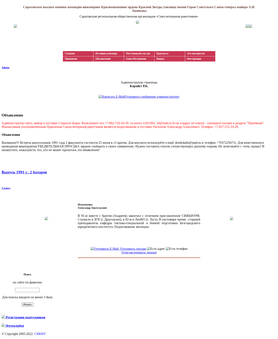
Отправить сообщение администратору (152, 96)
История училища (106, 53)
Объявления (103, 58)
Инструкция (194, 58)
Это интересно (196, 53)
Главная (70, 53)
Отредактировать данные (139, 252)
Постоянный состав (138, 53)
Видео (160, 58)
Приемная (71, 58)
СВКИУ (40, 334)
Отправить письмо (132, 248)
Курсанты (162, 53)
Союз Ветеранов (136, 58)
